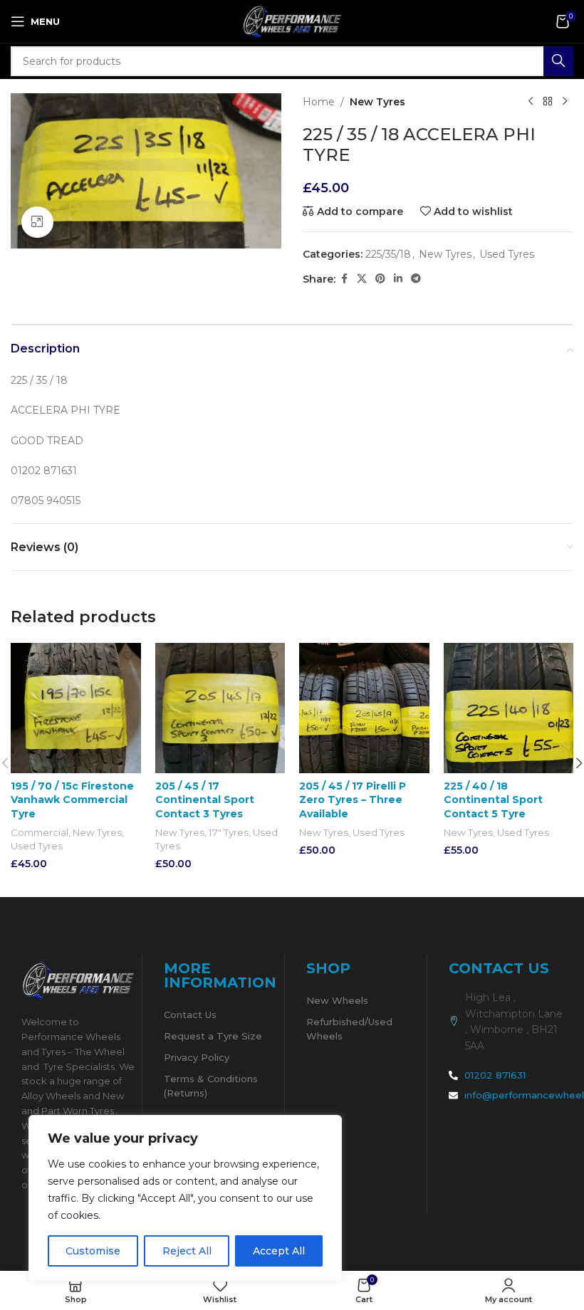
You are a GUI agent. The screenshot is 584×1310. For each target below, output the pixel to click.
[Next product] (564, 101)
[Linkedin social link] (398, 278)
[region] (185, 1198)
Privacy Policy (196, 1057)
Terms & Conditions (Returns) (211, 1086)
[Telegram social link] (416, 278)
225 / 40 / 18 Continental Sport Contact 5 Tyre (493, 800)
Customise (93, 1250)
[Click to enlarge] (37, 222)
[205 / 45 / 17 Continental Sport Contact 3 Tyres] (220, 708)
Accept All (279, 1250)
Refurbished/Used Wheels (349, 1029)
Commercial (39, 832)
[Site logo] (292, 20)
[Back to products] (547, 101)
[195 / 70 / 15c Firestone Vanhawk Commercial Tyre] (76, 708)
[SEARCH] (558, 61)
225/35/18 (388, 254)
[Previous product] (530, 101)
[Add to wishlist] (128, 655)
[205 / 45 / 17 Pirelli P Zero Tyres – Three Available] (364, 708)
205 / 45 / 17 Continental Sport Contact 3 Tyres (204, 800)
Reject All (187, 1250)
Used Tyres (506, 254)
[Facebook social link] (344, 278)
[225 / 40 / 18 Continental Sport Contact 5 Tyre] (509, 708)
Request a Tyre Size (213, 1036)
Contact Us (190, 1014)
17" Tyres (229, 832)
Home (319, 101)
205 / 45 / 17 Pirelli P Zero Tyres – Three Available (352, 800)
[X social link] (362, 278)
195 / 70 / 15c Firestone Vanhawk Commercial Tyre (72, 800)
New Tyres (377, 101)
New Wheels (337, 1000)
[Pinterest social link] (380, 278)
